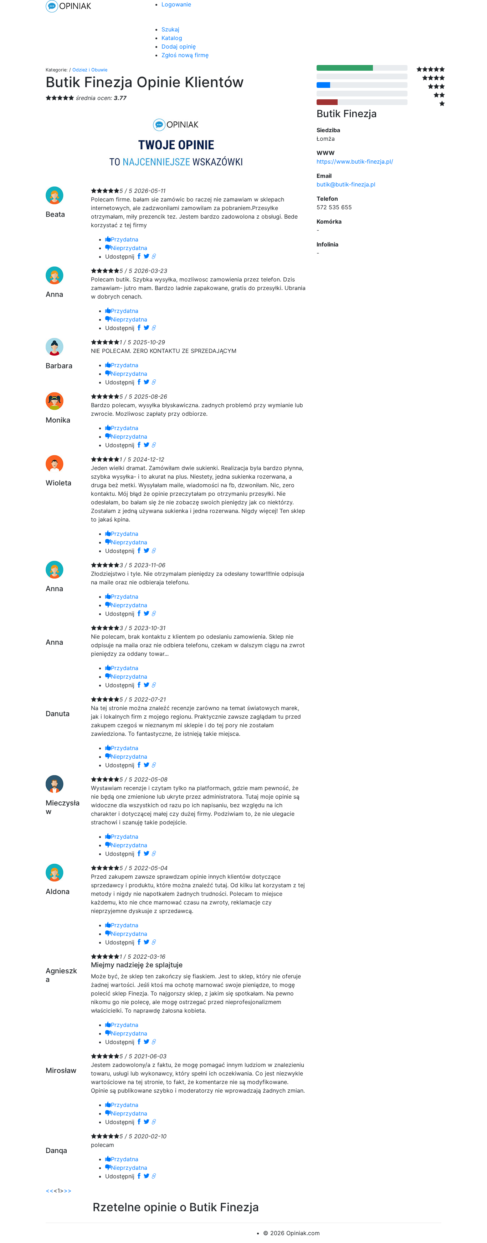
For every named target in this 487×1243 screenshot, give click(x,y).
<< (49, 1190)
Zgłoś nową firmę (185, 55)
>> (68, 1190)
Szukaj (170, 29)
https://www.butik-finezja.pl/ (355, 161)
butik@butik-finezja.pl (346, 184)
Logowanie (176, 4)
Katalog (172, 37)
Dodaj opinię (179, 46)
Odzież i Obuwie (89, 70)
